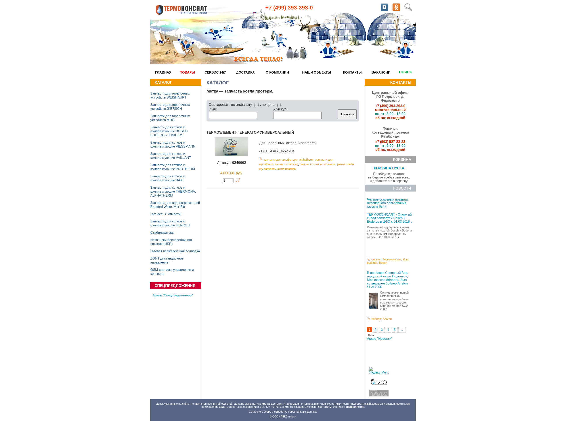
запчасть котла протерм (280, 169)
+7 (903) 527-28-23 (390, 142)
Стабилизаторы (162, 232)
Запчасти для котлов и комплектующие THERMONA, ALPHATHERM (173, 191)
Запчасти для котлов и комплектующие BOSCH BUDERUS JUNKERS (169, 131)
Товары (187, 72)
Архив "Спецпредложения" (173, 295)
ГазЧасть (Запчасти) (166, 214)
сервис (376, 259)
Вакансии (381, 72)
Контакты (352, 72)
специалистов (355, 406)
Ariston (387, 318)
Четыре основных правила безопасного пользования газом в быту (387, 203)
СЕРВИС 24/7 (215, 72)
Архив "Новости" (379, 338)
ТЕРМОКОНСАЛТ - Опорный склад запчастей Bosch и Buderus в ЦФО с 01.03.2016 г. (389, 218)
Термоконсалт (391, 259)
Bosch (383, 262)
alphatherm (306, 159)
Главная (163, 72)
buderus (372, 262)
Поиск (405, 72)
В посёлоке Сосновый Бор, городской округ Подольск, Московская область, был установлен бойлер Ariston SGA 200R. (387, 280)
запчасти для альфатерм (281, 159)
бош (405, 259)
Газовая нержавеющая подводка (175, 251)
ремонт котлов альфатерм (317, 164)
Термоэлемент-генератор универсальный (250, 132)
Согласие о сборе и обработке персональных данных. (283, 411)
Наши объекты (316, 72)
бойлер (376, 318)
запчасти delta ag (286, 164)
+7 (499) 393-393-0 (289, 7)
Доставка (245, 72)
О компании (277, 72)
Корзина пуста (389, 168)
